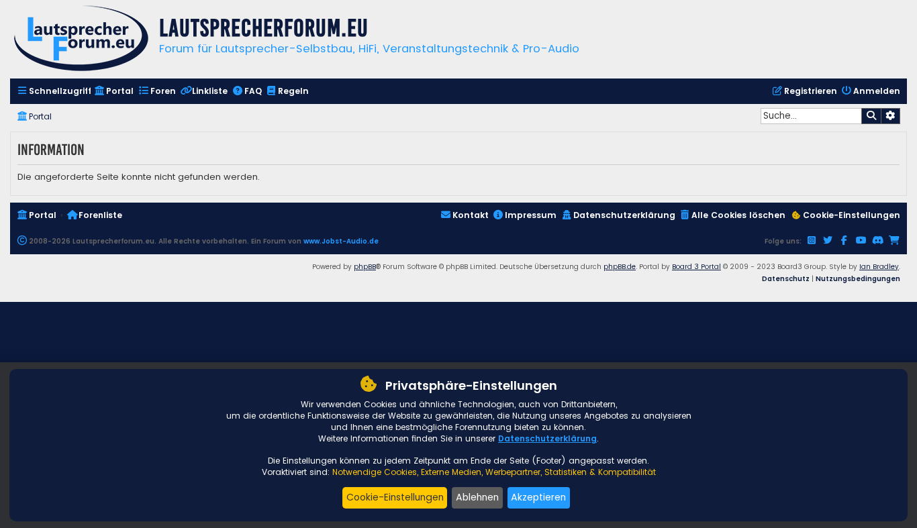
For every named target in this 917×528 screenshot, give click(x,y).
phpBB (365, 267)
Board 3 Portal (696, 267)
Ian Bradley (879, 267)
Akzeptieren (538, 497)
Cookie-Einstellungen (395, 497)
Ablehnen (477, 497)
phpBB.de (620, 267)
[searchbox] (811, 116)
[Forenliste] (81, 40)
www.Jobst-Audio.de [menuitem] (341, 241)
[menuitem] (54, 92)
